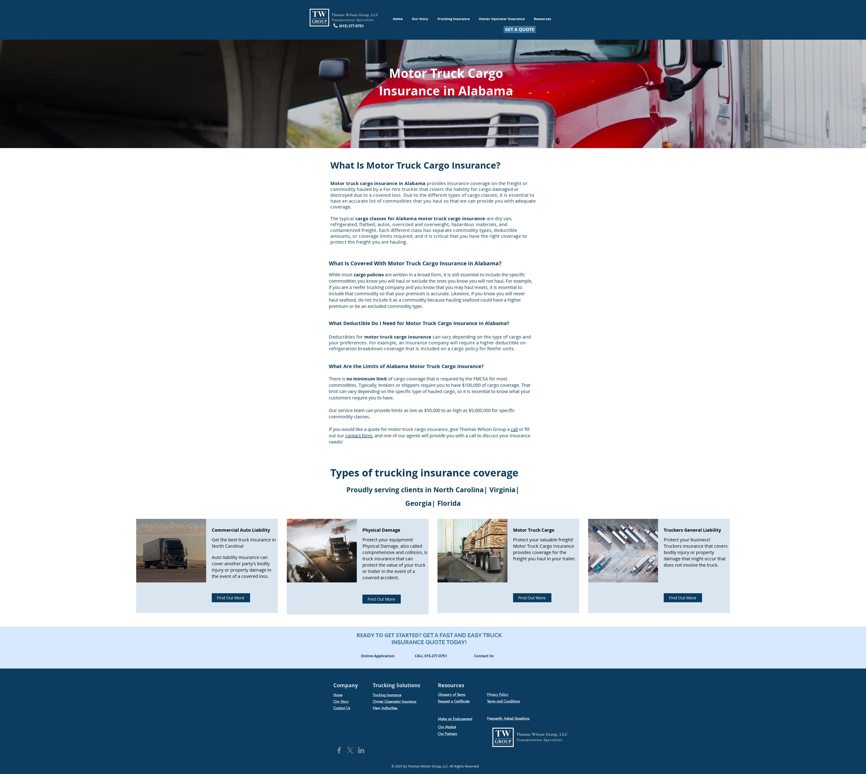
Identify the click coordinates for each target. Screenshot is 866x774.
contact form (358, 436)
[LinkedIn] (361, 750)
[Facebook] (339, 750)
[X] (350, 750)
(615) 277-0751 (351, 25)
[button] (431, 656)
